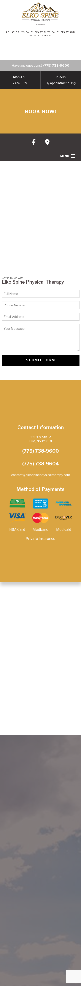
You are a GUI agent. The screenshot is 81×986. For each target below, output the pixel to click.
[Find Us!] (47, 142)
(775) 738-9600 (56, 66)
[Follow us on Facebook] (33, 142)
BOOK (40, 111)
